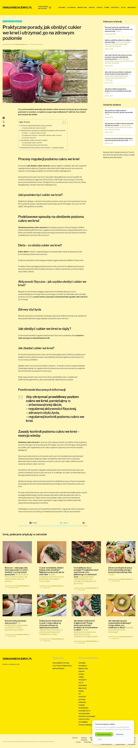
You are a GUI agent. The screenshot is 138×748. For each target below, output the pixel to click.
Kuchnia (81, 699)
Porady (11, 21)
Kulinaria (82, 666)
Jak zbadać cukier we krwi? (33, 143)
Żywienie (82, 702)
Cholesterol (84, 719)
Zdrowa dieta (84, 711)
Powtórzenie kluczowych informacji (35, 145)
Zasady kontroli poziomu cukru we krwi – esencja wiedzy (42, 148)
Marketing (83, 668)
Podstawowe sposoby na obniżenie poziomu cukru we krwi (43, 131)
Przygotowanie (85, 725)
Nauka (81, 691)
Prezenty (82, 680)
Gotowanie (83, 722)
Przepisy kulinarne (86, 716)
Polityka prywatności (62, 666)
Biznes (81, 674)
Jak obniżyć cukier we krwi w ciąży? (34, 140)
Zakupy (81, 671)
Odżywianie (83, 708)
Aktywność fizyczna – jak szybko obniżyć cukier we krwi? (43, 135)
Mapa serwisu (58, 668)
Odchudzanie (84, 713)
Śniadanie (82, 685)
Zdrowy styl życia (30, 138)
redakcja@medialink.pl (47, 741)
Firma (81, 677)
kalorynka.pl (123, 155)
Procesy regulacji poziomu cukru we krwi (36, 126)
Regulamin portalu (61, 663)
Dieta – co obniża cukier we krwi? (35, 133)
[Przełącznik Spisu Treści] (62, 122)
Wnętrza (82, 688)
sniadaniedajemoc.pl (17, 7)
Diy (79, 694)
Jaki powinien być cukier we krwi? (35, 128)
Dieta (5, 21)
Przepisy (82, 697)
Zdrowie (18, 21)
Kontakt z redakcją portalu (11, 664)
